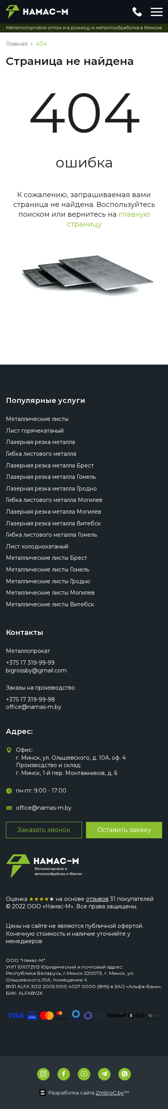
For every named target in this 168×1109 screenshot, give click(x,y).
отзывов (97, 898)
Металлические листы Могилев (50, 592)
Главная (16, 43)
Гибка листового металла (41, 453)
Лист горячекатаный (35, 430)
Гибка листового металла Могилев (54, 499)
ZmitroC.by (110, 1093)
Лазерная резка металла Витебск (53, 523)
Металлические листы (37, 418)
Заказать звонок (44, 830)
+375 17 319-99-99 (30, 662)
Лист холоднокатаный (37, 546)
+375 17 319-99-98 (30, 699)
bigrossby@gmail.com (36, 670)
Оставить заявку (124, 830)
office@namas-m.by (33, 706)
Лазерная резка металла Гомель (51, 476)
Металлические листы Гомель (47, 569)
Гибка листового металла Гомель (51, 534)
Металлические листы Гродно (48, 581)
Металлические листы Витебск (50, 604)
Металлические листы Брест (46, 557)
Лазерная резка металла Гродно (51, 488)
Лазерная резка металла (40, 442)
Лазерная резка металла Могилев (53, 511)
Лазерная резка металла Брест (50, 465)
